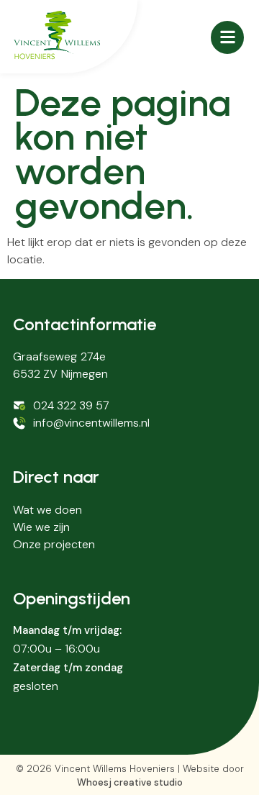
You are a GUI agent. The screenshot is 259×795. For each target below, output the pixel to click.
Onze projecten (54, 544)
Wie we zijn (41, 527)
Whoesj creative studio (130, 782)
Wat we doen (47, 509)
